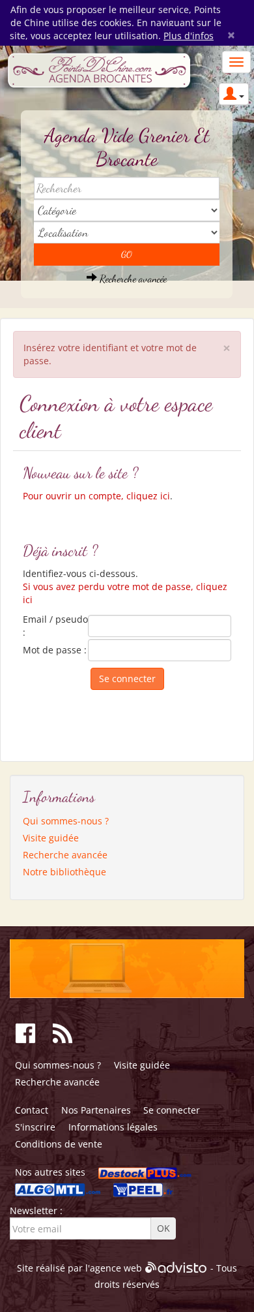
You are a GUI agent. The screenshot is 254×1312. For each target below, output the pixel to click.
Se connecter (171, 1110)
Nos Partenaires (96, 1110)
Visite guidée (51, 838)
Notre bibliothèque (64, 872)
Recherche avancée (132, 278)
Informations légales (113, 1127)
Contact (31, 1110)
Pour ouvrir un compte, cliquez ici (96, 496)
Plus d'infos (188, 35)
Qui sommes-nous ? (66, 821)
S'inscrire (35, 1127)
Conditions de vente (58, 1144)
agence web (116, 1268)
